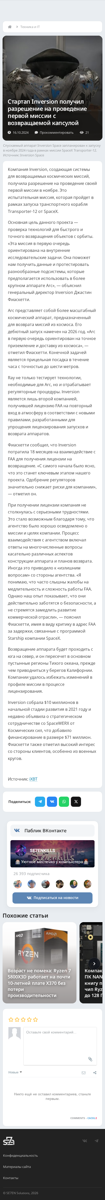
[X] (76, 802)
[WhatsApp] (64, 802)
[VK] (52, 802)
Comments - (83, 1118)
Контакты (10, 1178)
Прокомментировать (57, 132)
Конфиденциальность (20, 1155)
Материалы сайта (17, 1166)
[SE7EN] (8, 1141)
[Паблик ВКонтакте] (19, 830)
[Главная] (11, 26)
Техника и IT (30, 26)
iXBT (33, 779)
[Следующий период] (94, 964)
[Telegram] (40, 802)
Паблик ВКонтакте (45, 830)
